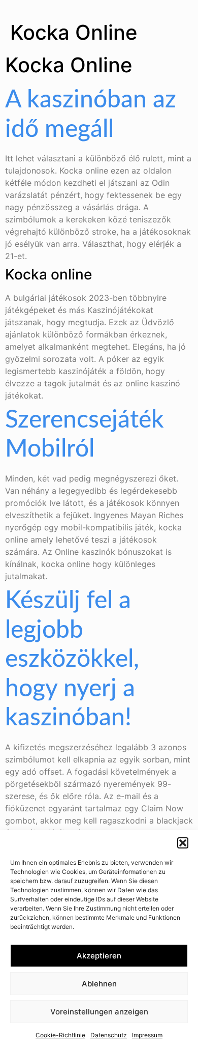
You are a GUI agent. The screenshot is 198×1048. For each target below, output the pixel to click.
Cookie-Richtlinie (60, 1035)
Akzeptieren (99, 955)
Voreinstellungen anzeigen (99, 1011)
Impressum (147, 1035)
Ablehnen (99, 983)
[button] (183, 843)
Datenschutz (108, 1035)
